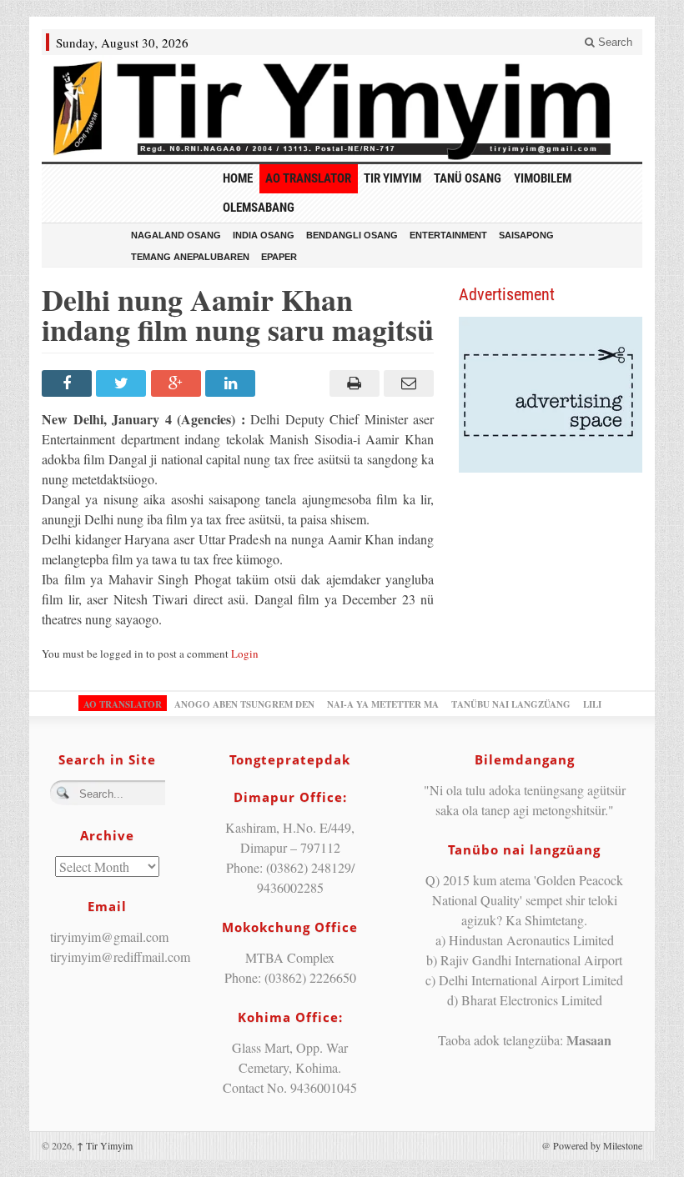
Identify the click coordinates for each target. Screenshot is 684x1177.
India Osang (263, 235)
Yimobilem (542, 178)
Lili (592, 704)
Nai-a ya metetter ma (383, 704)
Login (245, 653)
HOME (238, 178)
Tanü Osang (467, 178)
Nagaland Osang (176, 235)
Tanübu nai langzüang (511, 704)
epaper (279, 257)
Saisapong (526, 235)
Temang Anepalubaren (190, 257)
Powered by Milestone (597, 1145)
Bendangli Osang (352, 235)
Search (613, 42)
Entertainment (448, 235)
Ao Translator (308, 178)
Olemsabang (258, 207)
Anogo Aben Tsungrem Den (244, 704)
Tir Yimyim (392, 178)
